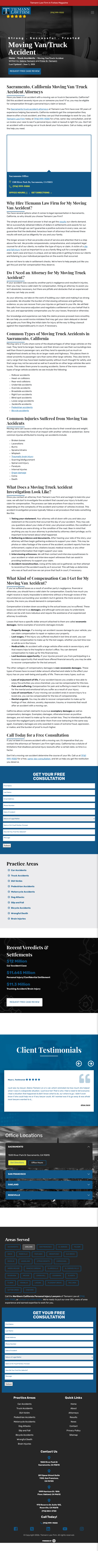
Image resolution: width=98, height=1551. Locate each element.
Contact (74, 1426)
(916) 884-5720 (49, 1511)
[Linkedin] (48, 1529)
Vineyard (30, 1290)
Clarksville (53, 1268)
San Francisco (45, 1247)
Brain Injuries (18, 919)
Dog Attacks (17, 897)
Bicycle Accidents (21, 908)
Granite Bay (54, 1254)
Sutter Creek (13, 1290)
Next (89, 1062)
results (62, 222)
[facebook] (16, 1529)
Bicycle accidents (20, 411)
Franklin (24, 1283)
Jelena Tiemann (27, 61)
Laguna (38, 1283)
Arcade (26, 1275)
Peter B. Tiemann (48, 61)
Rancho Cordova (33, 1268)
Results (73, 1417)
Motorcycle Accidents (23, 892)
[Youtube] (65, 1529)
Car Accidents (18, 870)
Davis (10, 1254)
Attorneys (74, 1413)
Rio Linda (72, 1283)
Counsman (56, 1275)
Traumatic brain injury (22, 457)
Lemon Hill (41, 1275)
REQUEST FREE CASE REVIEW (24, 71)
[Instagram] (82, 1529)
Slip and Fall (17, 903)
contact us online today (30, 1300)
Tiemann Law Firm (16, 119)
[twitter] (32, 1529)
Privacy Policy (74, 1431)
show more (85, 1105)
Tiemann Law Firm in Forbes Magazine (49, 3)
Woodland (25, 1261)
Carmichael (61, 1261)
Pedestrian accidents (22, 408)
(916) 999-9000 (42, 119)
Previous (77, 1062)
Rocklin (11, 1261)
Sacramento (13, 1247)
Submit (7, 845)
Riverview (12, 1275)
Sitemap (73, 1435)
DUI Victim (16, 881)
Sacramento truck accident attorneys (29, 109)
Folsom (77, 1247)
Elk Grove (70, 1254)
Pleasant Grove (55, 1283)
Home (73, 1404)
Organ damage (18, 473)
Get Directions (40, 193)
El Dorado (62, 1247)
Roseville (23, 1254)
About (74, 1409)
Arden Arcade (13, 1268)
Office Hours (17, 193)
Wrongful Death (19, 913)
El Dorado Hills (72, 1268)
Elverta (71, 1275)
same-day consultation (39, 759)
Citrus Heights (43, 1261)
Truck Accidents (20, 876)
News (73, 1422)
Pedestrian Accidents (22, 887)
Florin (10, 1283)
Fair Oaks (38, 1254)
